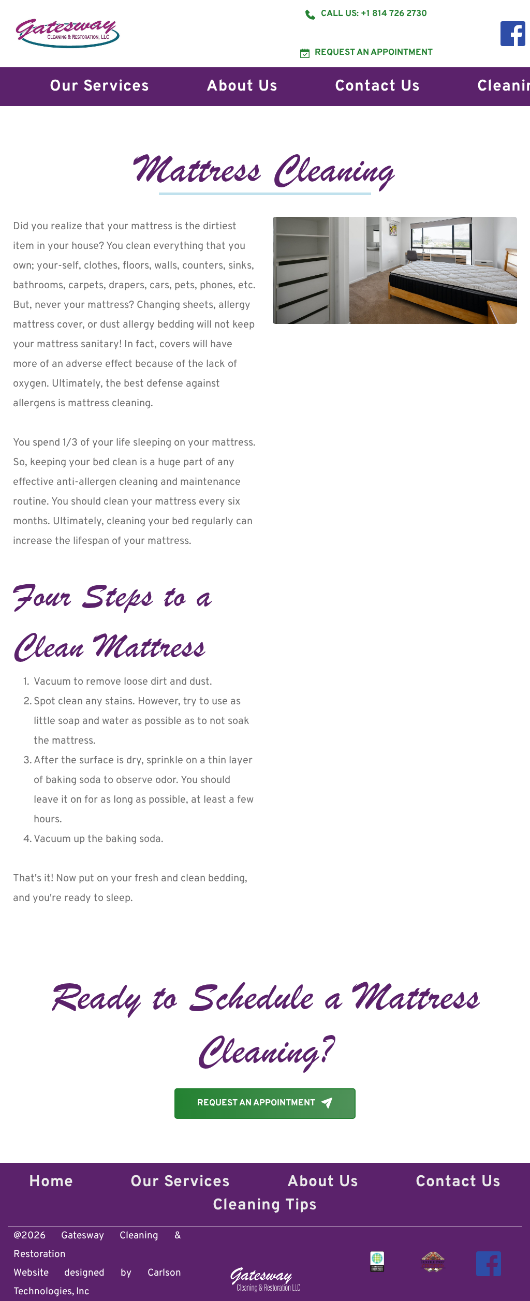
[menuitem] (99, 86)
